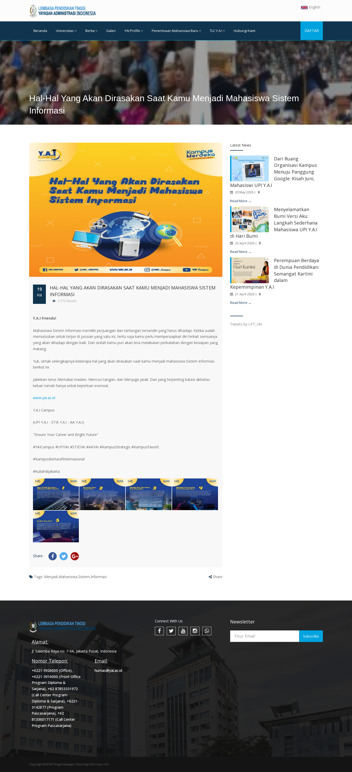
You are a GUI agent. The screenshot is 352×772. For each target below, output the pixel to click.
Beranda (40, 30)
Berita (90, 30)
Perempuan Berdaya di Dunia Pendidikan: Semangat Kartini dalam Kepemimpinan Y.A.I (274, 273)
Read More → (241, 201)
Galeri (111, 30)
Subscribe (311, 636)
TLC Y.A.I (216, 30)
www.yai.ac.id (44, 397)
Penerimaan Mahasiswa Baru (175, 30)
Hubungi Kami (244, 30)
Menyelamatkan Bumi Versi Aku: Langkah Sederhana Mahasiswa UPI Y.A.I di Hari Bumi (273, 222)
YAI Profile (132, 30)
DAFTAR (312, 30)
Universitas (65, 30)
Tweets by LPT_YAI (246, 324)
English (314, 7)
